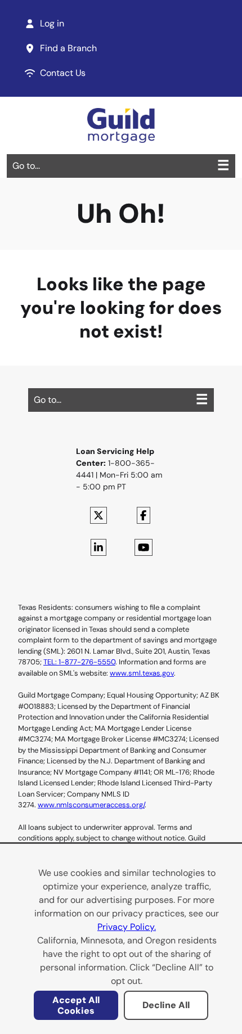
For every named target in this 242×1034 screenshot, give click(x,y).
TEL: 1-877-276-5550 (79, 662)
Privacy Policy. (126, 927)
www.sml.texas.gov (142, 673)
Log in (52, 23)
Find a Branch (68, 48)
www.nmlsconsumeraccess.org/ (91, 805)
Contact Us (63, 73)
